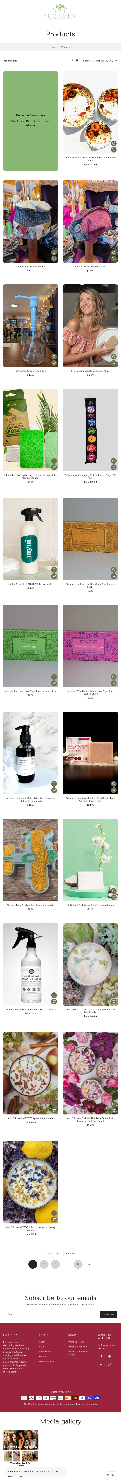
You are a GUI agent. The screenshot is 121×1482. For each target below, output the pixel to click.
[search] (106, 12)
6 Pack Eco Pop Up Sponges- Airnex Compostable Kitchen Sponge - (30, 476)
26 (78, 1264)
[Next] (89, 1264)
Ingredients (45, 1351)
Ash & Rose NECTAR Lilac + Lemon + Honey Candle (30, 1229)
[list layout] (73, 61)
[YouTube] (101, 1364)
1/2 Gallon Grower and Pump (31, 371)
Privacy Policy (46, 1361)
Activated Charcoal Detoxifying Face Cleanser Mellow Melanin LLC (30, 799)
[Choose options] (114, 150)
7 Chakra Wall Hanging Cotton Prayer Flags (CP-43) (90, 476)
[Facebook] (101, 1356)
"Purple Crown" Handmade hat (90, 266)
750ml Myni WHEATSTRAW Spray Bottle (30, 584)
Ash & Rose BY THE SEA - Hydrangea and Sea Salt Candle (90, 1011)
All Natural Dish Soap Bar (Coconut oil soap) (90, 905)
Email (10, 1314)
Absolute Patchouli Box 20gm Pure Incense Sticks (30, 691)
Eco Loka (38, 1404)
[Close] (62, 1471)
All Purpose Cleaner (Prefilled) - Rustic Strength (31, 1009)
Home (53, 47)
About (42, 1342)
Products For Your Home (78, 1353)
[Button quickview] (114, 143)
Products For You (77, 1346)
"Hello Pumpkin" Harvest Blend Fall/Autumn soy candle (90, 159)
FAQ (41, 1346)
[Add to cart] (54, 259)
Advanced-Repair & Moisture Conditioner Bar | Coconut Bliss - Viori (90, 799)
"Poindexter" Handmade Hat (31, 266)
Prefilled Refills (76, 1342)
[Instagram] (109, 1356)
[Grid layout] (77, 61)
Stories (42, 1356)
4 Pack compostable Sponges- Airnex (90, 371)
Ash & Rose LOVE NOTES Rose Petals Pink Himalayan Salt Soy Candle (90, 1120)
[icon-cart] (113, 12)
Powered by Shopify (86, 1404)
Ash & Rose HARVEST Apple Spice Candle (30, 1118)
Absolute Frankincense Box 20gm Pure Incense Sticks (90, 585)
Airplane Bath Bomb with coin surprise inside (31, 905)
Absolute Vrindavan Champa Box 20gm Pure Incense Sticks (90, 692)
